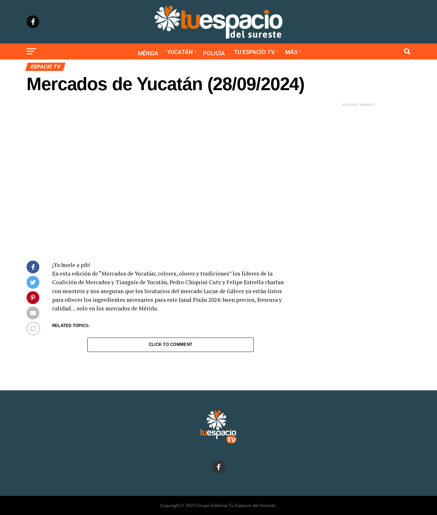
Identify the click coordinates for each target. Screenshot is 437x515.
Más (291, 52)
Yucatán (180, 52)
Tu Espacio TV (254, 52)
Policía (214, 53)
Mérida (148, 53)
